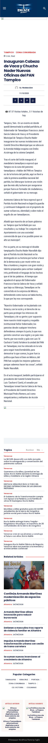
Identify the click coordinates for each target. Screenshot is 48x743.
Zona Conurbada (26, 52)
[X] (21, 100)
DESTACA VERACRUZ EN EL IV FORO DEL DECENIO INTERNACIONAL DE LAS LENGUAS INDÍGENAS (22, 486)
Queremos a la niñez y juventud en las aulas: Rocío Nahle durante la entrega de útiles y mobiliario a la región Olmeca (23, 473)
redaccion (27, 88)
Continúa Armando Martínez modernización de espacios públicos (23, 597)
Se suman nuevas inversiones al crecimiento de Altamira (22, 658)
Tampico (9, 52)
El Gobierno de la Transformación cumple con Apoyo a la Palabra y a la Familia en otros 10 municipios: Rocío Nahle (23, 498)
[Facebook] (15, 100)
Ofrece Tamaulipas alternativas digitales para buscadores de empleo (12, 725)
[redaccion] (17, 87)
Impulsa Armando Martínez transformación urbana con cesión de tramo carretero (24, 643)
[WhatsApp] (32, 100)
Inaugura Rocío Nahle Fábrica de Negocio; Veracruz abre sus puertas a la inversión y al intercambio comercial (24, 546)
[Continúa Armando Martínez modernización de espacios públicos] (24, 575)
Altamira (8, 604)
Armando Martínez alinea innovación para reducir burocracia (18, 614)
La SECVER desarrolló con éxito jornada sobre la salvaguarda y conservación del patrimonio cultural (23, 461)
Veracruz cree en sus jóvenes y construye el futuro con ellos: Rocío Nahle (23, 535)
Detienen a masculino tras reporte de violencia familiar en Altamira (23, 629)
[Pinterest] (27, 100)
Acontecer (30, 450)
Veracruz (8, 456)
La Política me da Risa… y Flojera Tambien (36, 717)
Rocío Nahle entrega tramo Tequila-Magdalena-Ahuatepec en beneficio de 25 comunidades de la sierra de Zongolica (24, 523)
